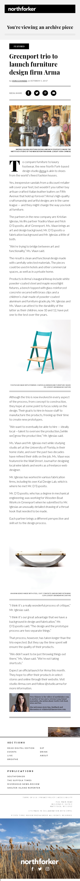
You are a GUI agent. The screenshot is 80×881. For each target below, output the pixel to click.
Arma (42, 171)
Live (10, 755)
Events (12, 752)
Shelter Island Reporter (23, 788)
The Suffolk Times (19, 780)
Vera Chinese (19, 81)
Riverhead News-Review (23, 784)
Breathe (12, 759)
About (44, 755)
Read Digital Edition (21, 748)
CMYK (69, 811)
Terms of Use (30, 797)
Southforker (16, 776)
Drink (44, 752)
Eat (42, 748)
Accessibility (65, 797)
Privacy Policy (47, 797)
